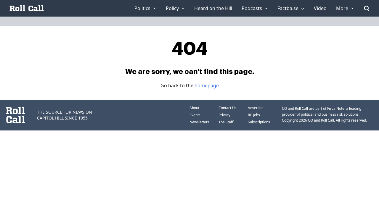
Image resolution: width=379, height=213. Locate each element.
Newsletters (199, 122)
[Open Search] (367, 8)
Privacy (224, 114)
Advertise (256, 107)
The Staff (226, 122)
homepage (207, 85)
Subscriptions (259, 122)
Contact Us (228, 107)
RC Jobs (254, 114)
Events (195, 114)
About (194, 107)
